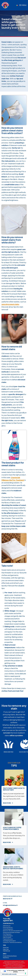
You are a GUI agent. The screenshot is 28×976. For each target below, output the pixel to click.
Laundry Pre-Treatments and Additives (12, 942)
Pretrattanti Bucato (8, 927)
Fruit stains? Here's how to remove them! (14, 789)
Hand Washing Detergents (9, 940)
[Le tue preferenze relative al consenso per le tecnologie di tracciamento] (25, 973)
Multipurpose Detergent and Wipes (11, 932)
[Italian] (17, 5)
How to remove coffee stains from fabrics (12, 828)
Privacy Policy (21, 965)
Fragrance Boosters (8, 939)
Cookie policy (8, 967)
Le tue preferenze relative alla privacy (15, 971)
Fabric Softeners (7, 937)
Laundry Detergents (8, 935)
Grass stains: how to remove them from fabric (13, 867)
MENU (24, 5)
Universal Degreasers (8, 929)
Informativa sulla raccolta (9, 974)
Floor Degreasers (7, 934)
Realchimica (6, 957)
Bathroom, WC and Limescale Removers (13, 930)
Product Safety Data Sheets (10, 956)
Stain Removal (6, 950)
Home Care (6, 947)
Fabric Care (6, 949)
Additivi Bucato (7, 925)
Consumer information (17, 967)
